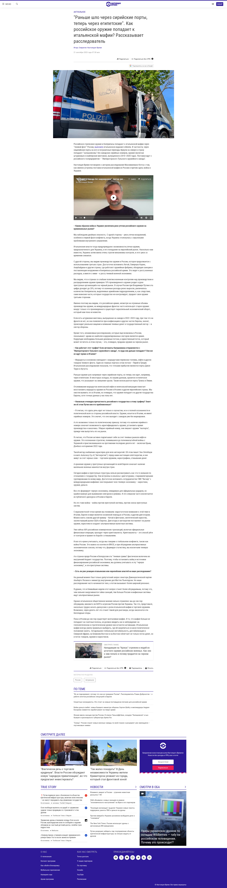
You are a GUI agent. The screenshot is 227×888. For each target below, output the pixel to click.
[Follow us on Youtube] (127, 857)
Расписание (81, 879)
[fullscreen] (151, 217)
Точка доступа (83, 856)
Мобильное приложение (50, 870)
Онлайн (80, 870)
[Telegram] (212, 4)
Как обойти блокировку (50, 865)
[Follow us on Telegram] (138, 857)
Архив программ (47, 879)
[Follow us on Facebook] (116, 857)
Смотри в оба (150, 787)
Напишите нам (46, 874)
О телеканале (46, 856)
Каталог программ (48, 861)
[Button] (123, 59)
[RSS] (144, 857)
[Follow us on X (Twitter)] (121, 857)
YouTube (80, 874)
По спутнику (82, 865)
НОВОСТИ (96, 787)
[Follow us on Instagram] (132, 857)
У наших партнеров (84, 861)
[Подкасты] (149, 857)
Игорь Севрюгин (80, 47)
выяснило (99, 147)
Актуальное (79, 12)
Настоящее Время (94, 47)
